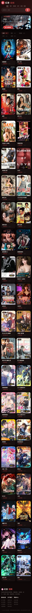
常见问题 (16, 600)
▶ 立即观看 (8, 27)
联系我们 (10, 602)
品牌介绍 (10, 600)
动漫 (21, 6)
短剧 (25, 6)
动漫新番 (3, 606)
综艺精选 (3, 604)
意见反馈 (16, 604)
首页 (7, 6)
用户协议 (10, 604)
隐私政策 (10, 606)
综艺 (18, 6)
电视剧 (14, 6)
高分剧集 (3, 602)
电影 (11, 6)
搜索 (27, 10)
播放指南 (16, 602)
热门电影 (3, 600)
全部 (4, 33)
